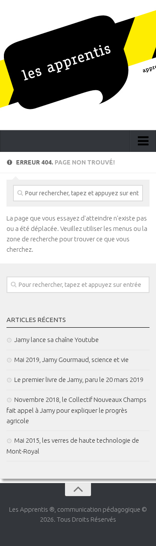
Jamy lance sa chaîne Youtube (56, 339)
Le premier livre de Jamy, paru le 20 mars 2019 (78, 379)
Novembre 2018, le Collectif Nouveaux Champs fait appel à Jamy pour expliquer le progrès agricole (76, 410)
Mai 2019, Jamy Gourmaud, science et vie (71, 359)
